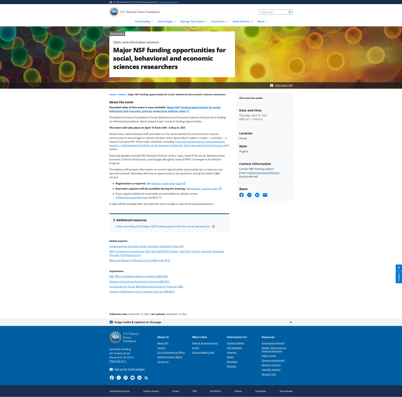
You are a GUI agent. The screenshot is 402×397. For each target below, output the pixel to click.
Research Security (271, 365)
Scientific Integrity (271, 369)
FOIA (195, 391)
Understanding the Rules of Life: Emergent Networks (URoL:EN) (146, 246)
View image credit (284, 85)
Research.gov (269, 374)
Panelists (231, 366)
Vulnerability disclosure (119, 391)
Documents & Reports (273, 343)
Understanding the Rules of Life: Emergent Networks (151, 145)
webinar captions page (204, 188)
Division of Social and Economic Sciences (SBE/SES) (139, 281)
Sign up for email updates (129, 369)
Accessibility (260, 391)
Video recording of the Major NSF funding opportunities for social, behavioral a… (163, 226)
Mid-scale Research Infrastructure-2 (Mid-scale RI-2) (139, 260)
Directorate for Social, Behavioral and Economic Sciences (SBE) (146, 286)
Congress (232, 352)
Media (230, 356)
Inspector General (151, 391)
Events (122, 94)
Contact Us (163, 361)
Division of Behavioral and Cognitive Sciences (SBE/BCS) (142, 291)
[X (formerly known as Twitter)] (118, 377)
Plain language (286, 391)
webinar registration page (166, 183)
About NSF (162, 343)
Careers (161, 347)
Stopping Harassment (273, 360)
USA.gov (238, 391)
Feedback (398, 277)
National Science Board (169, 356)
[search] (290, 12)
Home (112, 94)
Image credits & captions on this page (137, 322)
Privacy (176, 391)
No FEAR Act (215, 391)
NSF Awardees (234, 347)
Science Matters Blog (203, 352)
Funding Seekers (235, 343)
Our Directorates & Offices (171, 352)
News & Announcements (205, 343)
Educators (232, 361)
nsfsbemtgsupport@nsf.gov (132, 197)
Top (395, 302)
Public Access (269, 355)
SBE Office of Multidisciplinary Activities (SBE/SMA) (138, 276)
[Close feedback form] (399, 268)
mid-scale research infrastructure (203, 145)
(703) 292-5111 (117, 361)
